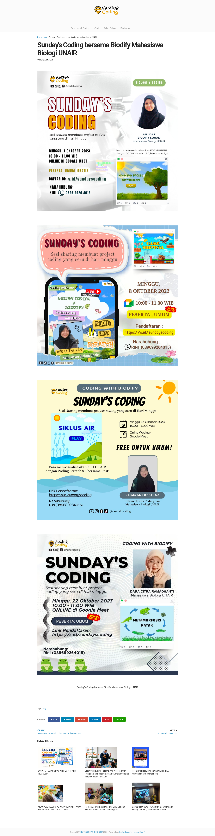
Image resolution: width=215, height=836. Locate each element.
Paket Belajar (110, 28)
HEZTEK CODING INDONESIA (91, 832)
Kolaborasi (125, 28)
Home (39, 37)
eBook (96, 28)
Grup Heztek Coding (80, 28)
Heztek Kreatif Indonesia (129, 832)
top (141, 832)
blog (45, 37)
